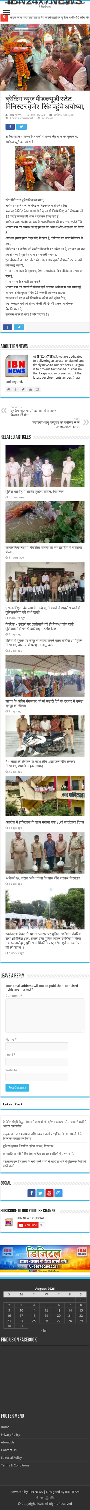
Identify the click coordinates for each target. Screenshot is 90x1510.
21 (70, 1315)
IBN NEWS (16, 115)
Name (11, 1039)
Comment (14, 996)
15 (81, 1310)
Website (11, 1070)
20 (58, 1315)
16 (9, 1315)
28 (70, 1321)
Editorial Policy (11, 1458)
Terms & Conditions (15, 1465)
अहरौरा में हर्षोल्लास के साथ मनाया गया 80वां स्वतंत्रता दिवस (45, 822)
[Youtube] (50, 1193)
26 (46, 1321)
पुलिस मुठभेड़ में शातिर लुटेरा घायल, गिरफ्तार (35, 17)
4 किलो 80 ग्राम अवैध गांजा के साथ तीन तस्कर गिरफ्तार (43, 878)
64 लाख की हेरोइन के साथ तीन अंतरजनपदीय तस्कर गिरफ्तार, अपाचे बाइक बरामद (40, 763)
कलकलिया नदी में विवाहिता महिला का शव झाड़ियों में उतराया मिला (39, 1154)
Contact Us (8, 1450)
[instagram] (58, 1193)
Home (5, 1427)
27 (58, 1321)
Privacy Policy (10, 1435)
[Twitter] (40, 1193)
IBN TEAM (72, 1492)
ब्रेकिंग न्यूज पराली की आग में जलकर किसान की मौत (33, 411)
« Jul (43, 1330)
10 (21, 1310)
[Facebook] (32, 1193)
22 (81, 1315)
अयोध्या (57, 115)
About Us (7, 1442)
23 (9, 1321)
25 (34, 1321)
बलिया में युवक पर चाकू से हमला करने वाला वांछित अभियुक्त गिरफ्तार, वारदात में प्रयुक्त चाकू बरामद (44, 642)
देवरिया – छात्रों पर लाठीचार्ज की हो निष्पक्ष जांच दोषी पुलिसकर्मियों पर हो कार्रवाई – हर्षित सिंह (40, 626)
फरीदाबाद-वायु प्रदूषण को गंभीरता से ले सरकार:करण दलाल (56, 423)
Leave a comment (21, 118)
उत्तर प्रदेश (68, 115)
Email (11, 1055)
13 (58, 1310)
